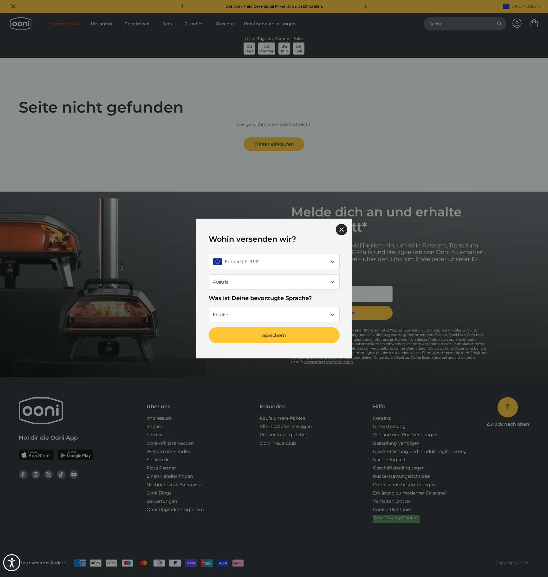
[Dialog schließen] (341, 229)
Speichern (274, 335)
